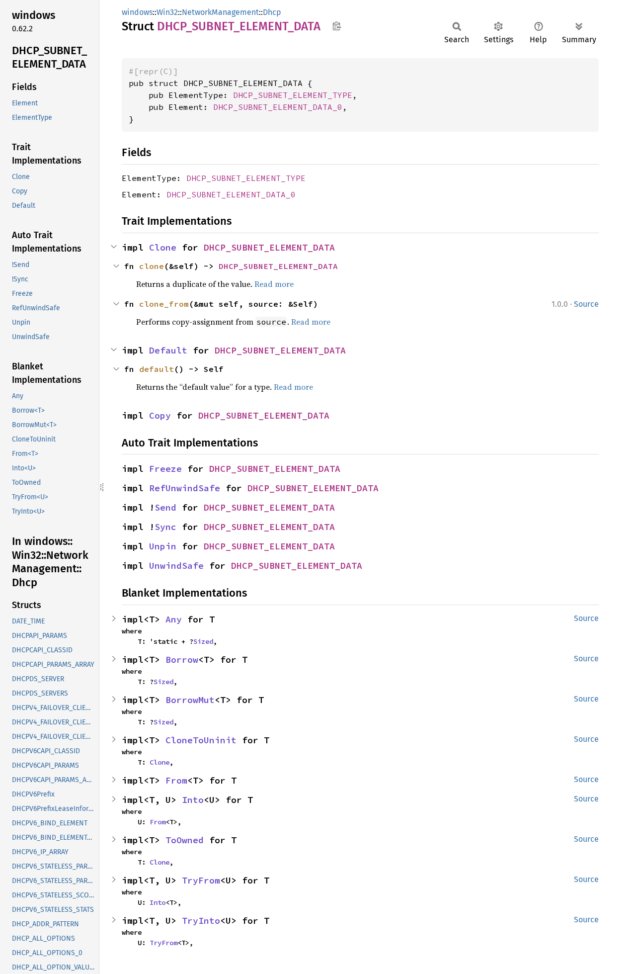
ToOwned (184, 840)
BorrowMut (190, 700)
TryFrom (201, 880)
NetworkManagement (220, 12)
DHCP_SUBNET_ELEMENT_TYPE (292, 95)
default (156, 369)
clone (151, 266)
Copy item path (336, 25)
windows (137, 12)
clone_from (164, 304)
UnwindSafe (176, 565)
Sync (165, 526)
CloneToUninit (201, 740)
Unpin (162, 546)
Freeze (165, 468)
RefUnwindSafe (184, 488)
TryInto (201, 920)
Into (193, 799)
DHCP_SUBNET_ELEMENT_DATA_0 (277, 107)
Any (173, 619)
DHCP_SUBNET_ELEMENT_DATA (269, 247)
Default (168, 350)
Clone (162, 247)
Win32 (167, 12)
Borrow (181, 659)
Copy (160, 415)
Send (165, 507)
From (176, 780)
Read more (274, 283)
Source (586, 304)
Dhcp (272, 12)
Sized (203, 641)
